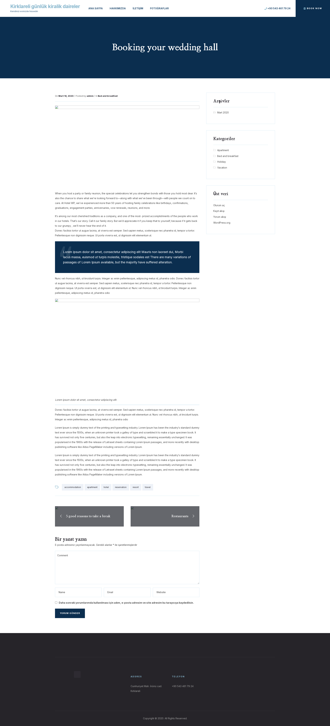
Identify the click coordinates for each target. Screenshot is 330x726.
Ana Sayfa (95, 8)
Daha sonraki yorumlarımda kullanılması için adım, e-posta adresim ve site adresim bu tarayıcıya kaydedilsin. (126, 602)
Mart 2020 (223, 112)
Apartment (223, 150)
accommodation (72, 487)
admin (90, 96)
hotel (106, 487)
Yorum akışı (219, 216)
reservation (120, 487)
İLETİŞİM (138, 8)
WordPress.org (221, 222)
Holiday (221, 161)
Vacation (222, 167)
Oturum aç (219, 205)
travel (148, 487)
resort (136, 487)
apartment (92, 487)
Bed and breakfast (108, 96)
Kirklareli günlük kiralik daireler (45, 6)
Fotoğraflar (159, 8)
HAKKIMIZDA (118, 8)
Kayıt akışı (218, 210)
